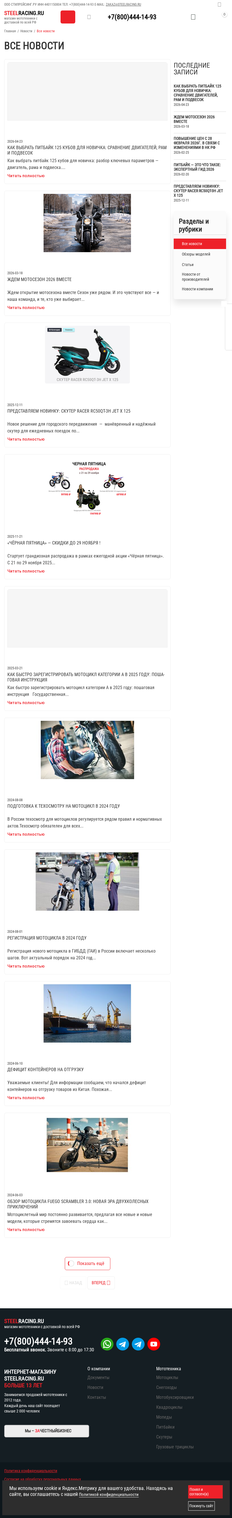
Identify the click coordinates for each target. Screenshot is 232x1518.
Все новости (192, 243)
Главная (10, 31)
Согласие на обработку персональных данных (42, 1479)
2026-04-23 (15, 141)
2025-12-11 (15, 405)
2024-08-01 (15, 932)
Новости (26, 31)
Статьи (188, 264)
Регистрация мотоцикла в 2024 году (47, 938)
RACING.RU (24, 13)
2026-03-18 (15, 273)
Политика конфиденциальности (30, 1470)
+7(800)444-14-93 (81, 5)
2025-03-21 (15, 668)
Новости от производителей (195, 277)
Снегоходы (166, 1387)
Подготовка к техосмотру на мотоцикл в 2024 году (63, 806)
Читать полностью (26, 175)
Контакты (96, 1397)
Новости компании (197, 289)
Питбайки (165, 1427)
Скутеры (164, 1437)
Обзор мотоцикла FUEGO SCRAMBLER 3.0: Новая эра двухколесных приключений (78, 1204)
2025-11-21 (15, 537)
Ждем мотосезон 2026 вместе (39, 279)
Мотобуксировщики (175, 1397)
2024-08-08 (15, 800)
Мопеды (164, 1417)
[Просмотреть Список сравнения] (179, 17)
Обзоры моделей (196, 254)
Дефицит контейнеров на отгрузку (45, 1069)
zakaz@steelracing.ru (123, 5)
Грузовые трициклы (175, 1447)
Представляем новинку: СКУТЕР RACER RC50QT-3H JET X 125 (68, 411)
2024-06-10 (15, 1063)
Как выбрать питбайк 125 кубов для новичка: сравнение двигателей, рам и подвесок (87, 150)
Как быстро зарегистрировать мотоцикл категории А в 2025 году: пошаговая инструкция (86, 677)
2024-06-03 (15, 1195)
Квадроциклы (169, 1407)
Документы (98, 1377)
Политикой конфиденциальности (109, 1494)
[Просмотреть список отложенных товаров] (193, 17)
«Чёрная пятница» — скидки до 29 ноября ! (53, 543)
